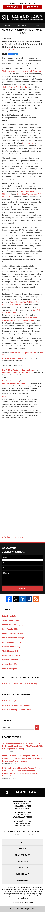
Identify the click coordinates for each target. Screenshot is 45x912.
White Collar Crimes (12, 625)
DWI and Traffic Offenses (14, 660)
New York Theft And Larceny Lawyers (17, 705)
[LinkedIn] (22, 599)
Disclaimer (22, 861)
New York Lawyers (9, 701)
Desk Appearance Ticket (28, 353)
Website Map (22, 874)
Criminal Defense (14, 353)
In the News (9, 616)
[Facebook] (9, 599)
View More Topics (9, 669)
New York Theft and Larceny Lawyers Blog (19, 684)
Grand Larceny (28, 143)
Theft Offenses (10, 651)
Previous (6, 537)
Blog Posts (22, 880)
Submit (22, 589)
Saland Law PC (28, 902)
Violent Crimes (10, 620)
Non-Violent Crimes (12, 655)
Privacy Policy (22, 855)
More (37, 25)
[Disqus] (22, 446)
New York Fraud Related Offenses (23, 320)
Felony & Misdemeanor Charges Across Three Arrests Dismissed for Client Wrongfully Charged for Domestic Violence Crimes (22, 758)
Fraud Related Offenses (13, 638)
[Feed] (36, 599)
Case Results (10, 629)
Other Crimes (9, 664)
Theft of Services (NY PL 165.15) (15, 87)
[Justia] (29, 599)
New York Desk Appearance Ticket (16, 710)
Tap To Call (12, 7)
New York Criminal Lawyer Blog (22, 17)
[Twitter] (15, 599)
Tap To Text (32, 7)
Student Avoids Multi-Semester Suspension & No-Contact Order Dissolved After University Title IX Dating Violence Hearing (22, 746)
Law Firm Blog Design (21, 909)
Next (20, 537)
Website (22, 849)
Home (7, 25)
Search (37, 727)
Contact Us (22, 25)
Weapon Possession (12, 633)
